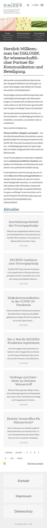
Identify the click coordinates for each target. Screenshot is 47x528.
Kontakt (23, 481)
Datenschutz (23, 511)
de (33, 5)
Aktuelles (11, 209)
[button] (42, 5)
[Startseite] (13, 5)
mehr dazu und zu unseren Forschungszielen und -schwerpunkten (22, 198)
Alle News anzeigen (35, 463)
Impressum (23, 496)
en (37, 5)
